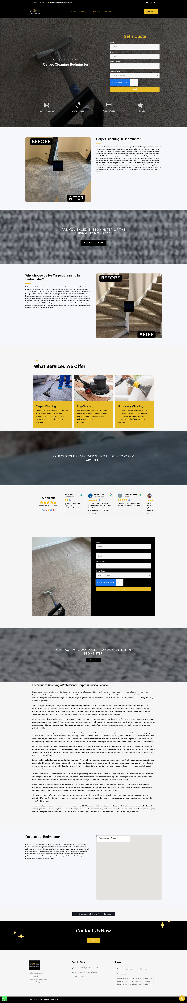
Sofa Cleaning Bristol (125, 981)
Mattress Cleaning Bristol (127, 984)
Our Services (78, 111)
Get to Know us (46, 111)
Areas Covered (123, 978)
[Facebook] (147, 2)
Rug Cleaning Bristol (146, 984)
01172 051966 (39, 3)
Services (83, 12)
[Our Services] (78, 105)
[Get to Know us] (46, 105)
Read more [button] (71, 513)
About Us (96, 12)
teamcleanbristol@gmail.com (61, 3)
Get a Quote (109, 111)
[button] (152, 504)
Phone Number (115, 62)
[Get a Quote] (109, 105)
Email (112, 52)
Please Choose (115, 71)
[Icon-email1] (151, 2)
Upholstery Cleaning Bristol (145, 981)
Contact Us (108, 12)
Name (112, 43)
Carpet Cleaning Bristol (145, 978)
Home (73, 12)
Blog (132, 978)
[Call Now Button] (182, 998)
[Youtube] (154, 2)
